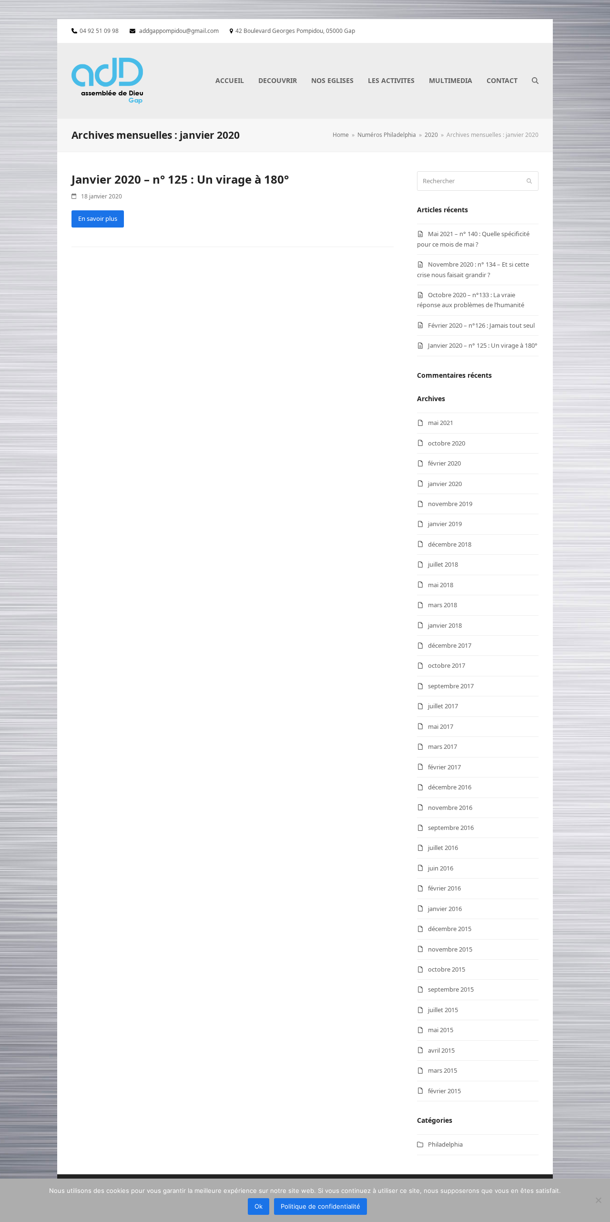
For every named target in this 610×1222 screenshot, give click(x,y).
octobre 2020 (446, 443)
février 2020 (444, 463)
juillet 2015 (443, 1009)
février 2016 (444, 888)
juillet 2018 (443, 564)
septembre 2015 (451, 989)
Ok (258, 1206)
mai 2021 (440, 422)
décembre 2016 (449, 787)
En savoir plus (97, 218)
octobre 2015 (446, 969)
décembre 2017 (449, 645)
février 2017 (444, 767)
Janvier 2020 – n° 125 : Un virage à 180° (180, 179)
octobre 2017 (446, 665)
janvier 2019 (445, 523)
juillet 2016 (443, 847)
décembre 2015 (449, 928)
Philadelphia (445, 1144)
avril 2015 (441, 1050)
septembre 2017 (451, 686)
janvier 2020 (445, 483)
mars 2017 (442, 746)
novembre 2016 (450, 807)
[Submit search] (529, 181)
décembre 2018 (449, 544)
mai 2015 (440, 1029)
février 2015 (444, 1091)
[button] (535, 81)
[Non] (598, 1200)
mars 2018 (442, 605)
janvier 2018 (445, 625)
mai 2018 (440, 584)
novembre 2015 (450, 949)
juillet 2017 (443, 706)
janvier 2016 (445, 908)
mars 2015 (442, 1070)
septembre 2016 (451, 827)
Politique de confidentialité (320, 1206)
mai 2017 (440, 726)
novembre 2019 (450, 503)
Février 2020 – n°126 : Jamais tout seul (481, 325)
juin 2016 (440, 868)
